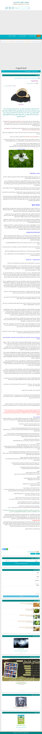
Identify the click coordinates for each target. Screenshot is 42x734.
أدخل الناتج (37, 580)
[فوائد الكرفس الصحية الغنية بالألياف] (36, 617)
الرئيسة (38, 36)
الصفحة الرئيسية (34, 78)
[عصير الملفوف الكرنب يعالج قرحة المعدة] (36, 623)
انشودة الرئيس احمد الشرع (26, 41)
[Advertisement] (21, 22)
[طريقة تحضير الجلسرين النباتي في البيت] (36, 629)
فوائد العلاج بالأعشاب (27, 71)
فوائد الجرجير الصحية (29, 609)
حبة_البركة (37, 553)
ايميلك (37, 576)
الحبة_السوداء (33, 553)
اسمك (38, 572)
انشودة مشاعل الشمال (21, 682)
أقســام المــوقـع (32, 36)
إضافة (21, 596)
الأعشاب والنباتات (34, 71)
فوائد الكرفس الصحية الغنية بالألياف (26, 615)
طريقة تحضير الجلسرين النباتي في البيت (26, 627)
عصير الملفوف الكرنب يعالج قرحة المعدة (25, 621)
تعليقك (37, 585)
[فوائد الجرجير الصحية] (36, 611)
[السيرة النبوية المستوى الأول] (21, 719)
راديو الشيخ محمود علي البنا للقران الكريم (21, 707)
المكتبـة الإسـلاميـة (21, 36)
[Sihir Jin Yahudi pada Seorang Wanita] (21, 643)
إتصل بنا (37, 38)
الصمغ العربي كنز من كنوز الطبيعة (26, 603)
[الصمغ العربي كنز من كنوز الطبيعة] (36, 605)
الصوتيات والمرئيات (11, 36)
